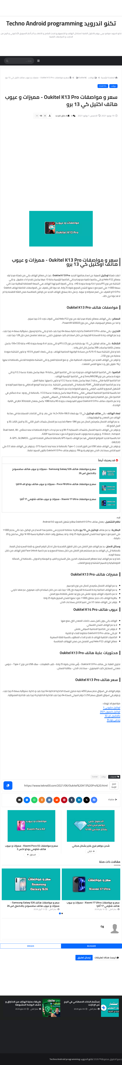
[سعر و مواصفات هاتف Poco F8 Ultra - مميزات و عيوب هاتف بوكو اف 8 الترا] (108, 488)
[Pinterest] (64, 800)
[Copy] (7, 785)
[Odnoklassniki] (42, 800)
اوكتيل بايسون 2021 (110, 711)
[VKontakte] (49, 800)
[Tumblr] (71, 800)
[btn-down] (36, 116)
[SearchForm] (7, 61)
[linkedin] (79, 800)
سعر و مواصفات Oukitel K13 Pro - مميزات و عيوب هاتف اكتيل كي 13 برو (37, 77)
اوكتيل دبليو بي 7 (111, 707)
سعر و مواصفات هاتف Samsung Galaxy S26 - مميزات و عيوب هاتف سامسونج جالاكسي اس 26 (54, 471)
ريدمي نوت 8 (113, 720)
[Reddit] (57, 800)
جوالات (113, 86)
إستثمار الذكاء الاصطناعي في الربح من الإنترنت (82, 1003)
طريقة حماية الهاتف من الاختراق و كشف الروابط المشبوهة (23, 1003)
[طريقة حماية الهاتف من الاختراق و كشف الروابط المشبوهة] (51, 1008)
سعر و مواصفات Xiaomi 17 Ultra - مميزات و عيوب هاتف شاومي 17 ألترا (58, 499)
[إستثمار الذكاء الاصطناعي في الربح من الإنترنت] (110, 1008)
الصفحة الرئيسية (108, 77)
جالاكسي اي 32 (112, 715)
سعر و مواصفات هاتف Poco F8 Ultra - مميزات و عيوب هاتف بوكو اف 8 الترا (56, 484)
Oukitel (81, 77)
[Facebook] (94, 800)
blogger (91, 946)
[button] (118, 892)
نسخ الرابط (114, 785)
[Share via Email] (19, 800)
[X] (86, 800)
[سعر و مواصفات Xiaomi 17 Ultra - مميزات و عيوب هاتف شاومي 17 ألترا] (108, 503)
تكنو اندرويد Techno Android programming (61, 23)
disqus (30, 946)
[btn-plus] (45, 116)
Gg (102, 926)
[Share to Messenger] (27, 800)
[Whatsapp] (34, 800)
